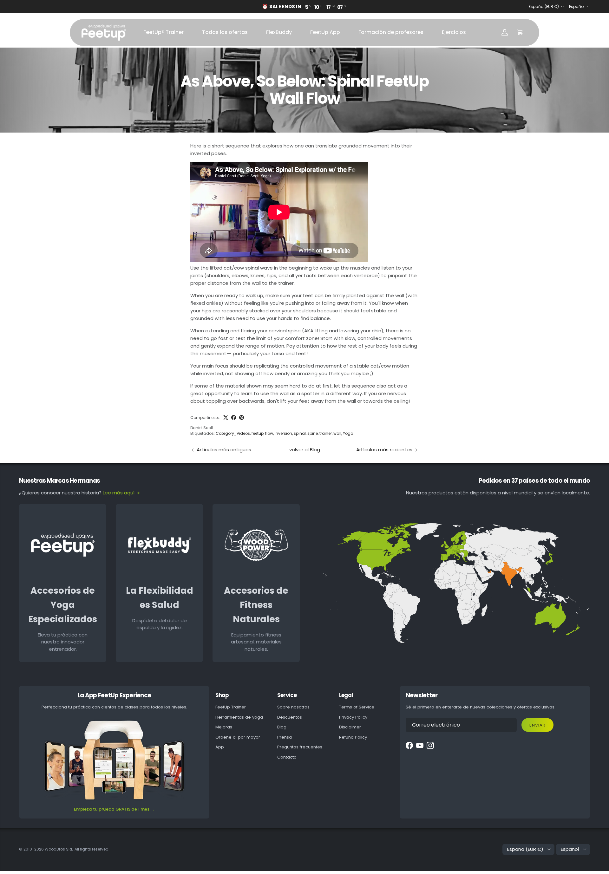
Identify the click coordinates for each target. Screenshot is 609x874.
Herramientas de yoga (239, 717)
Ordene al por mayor (237, 737)
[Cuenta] (504, 32)
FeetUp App (325, 32)
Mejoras (223, 727)
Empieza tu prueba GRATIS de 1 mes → (114, 809)
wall (337, 433)
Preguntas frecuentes (299, 747)
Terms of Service (356, 707)
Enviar (537, 725)
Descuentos (289, 717)
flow (269, 433)
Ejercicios (454, 32)
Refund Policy (353, 737)
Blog (281, 727)
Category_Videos (233, 433)
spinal (300, 433)
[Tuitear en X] (225, 417)
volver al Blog (304, 449)
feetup (258, 433)
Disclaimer (350, 727)
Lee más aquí (118, 492)
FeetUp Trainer (230, 707)
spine (312, 433)
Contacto (287, 757)
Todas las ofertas (225, 32)
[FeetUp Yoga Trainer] (104, 32)
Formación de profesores (390, 32)
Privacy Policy (353, 717)
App (219, 747)
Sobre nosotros (293, 707)
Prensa (284, 737)
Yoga (348, 433)
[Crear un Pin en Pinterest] (241, 417)
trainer (325, 433)
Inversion (283, 433)
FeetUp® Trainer (163, 32)
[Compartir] (233, 417)
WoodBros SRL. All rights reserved (76, 849)
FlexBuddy (279, 32)
